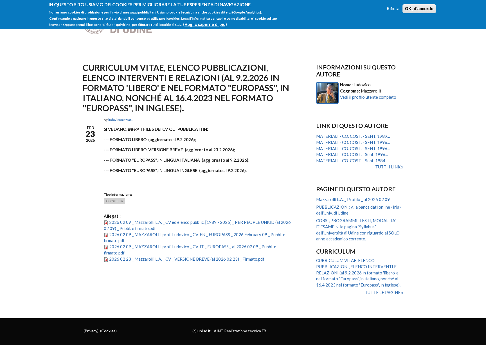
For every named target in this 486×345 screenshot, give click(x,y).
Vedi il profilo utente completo (368, 97)
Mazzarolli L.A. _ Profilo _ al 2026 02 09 (353, 199)
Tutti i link (388, 166)
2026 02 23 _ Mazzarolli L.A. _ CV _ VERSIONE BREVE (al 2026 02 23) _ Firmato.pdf (186, 258)
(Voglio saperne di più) (205, 24)
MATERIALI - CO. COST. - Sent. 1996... (352, 154)
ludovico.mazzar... (120, 119)
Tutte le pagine (383, 292)
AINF (218, 330)
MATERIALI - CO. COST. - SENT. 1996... (353, 142)
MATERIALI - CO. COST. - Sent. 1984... (352, 160)
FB (264, 330)
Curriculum (114, 201)
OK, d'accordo (419, 8)
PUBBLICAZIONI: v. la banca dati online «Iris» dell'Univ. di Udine (358, 210)
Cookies (108, 330)
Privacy (91, 330)
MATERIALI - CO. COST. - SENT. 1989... (353, 136)
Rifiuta (393, 8)
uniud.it (204, 330)
